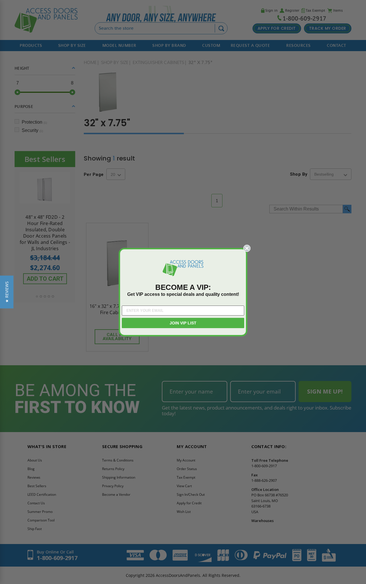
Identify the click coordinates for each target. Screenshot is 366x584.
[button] (6, 292)
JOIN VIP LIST (183, 323)
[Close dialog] (246, 248)
